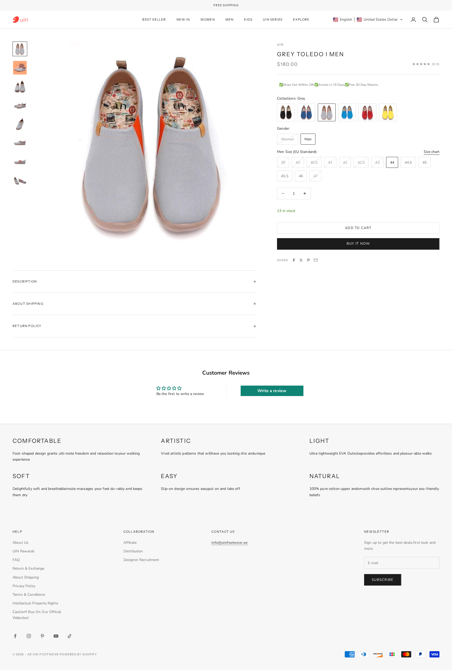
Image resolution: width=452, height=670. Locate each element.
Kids (248, 19)
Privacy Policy (24, 585)
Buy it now (358, 243)
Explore (301, 19)
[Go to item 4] (20, 105)
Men (229, 19)
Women (207, 19)
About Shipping (26, 577)
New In (183, 19)
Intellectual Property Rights (35, 603)
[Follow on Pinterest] (42, 636)
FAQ (16, 559)
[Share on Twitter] (301, 260)
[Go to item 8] (20, 180)
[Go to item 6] (20, 143)
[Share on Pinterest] (308, 260)
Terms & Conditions (29, 594)
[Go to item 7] (20, 161)
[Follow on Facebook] (15, 636)
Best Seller (154, 19)
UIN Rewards (24, 551)
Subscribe (383, 579)
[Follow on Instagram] (28, 636)
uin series (272, 19)
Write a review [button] (271, 391)
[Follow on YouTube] (56, 636)
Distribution (133, 551)
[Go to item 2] (20, 67)
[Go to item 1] (20, 49)
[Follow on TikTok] (69, 636)
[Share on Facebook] (294, 260)
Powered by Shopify (78, 654)
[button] (368, 19)
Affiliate (130, 542)
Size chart (431, 151)
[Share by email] (316, 260)
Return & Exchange (28, 568)
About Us (21, 542)
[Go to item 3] (20, 86)
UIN (280, 45)
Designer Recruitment (141, 559)
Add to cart (358, 227)
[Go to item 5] (20, 124)
